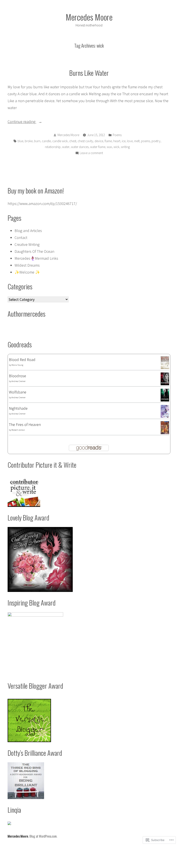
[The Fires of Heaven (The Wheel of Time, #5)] (165, 427)
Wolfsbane (17, 392)
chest (72, 141)
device (99, 141)
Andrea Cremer (19, 381)
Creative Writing (27, 244)
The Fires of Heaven (25, 424)
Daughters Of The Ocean (34, 251)
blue (20, 141)
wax (109, 147)
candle (46, 141)
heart (116, 141)
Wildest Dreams (27, 265)
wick (116, 147)
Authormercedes (26, 314)
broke (29, 141)
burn (37, 141)
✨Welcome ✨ (27, 272)
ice (123, 141)
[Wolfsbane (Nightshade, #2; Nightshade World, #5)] (165, 394)
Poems (117, 135)
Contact (21, 237)
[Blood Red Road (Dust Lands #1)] (165, 362)
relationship (53, 147)
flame (108, 141)
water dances (80, 147)
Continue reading (22, 122)
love (130, 141)
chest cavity (85, 141)
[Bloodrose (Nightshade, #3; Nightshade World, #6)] (165, 378)
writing (125, 147)
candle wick (60, 141)
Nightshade (18, 408)
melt (137, 141)
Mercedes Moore (89, 17)
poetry (156, 141)
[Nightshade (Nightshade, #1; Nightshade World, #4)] (165, 410)
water (65, 147)
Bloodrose (17, 375)
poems (145, 141)
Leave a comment (91, 153)
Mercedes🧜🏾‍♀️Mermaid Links (36, 258)
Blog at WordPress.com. (43, 836)
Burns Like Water (89, 73)
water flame (97, 147)
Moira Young (17, 365)
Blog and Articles (28, 230)
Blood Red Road (22, 359)
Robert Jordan (18, 430)
